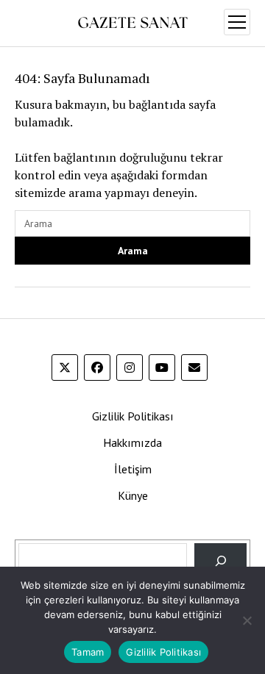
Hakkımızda (132, 442)
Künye (133, 495)
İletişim (133, 469)
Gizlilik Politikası (133, 416)
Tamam (87, 652)
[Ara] (220, 561)
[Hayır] (246, 620)
